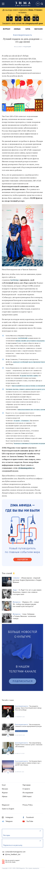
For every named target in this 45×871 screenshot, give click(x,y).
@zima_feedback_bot (12, 854)
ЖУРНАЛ (6, 29)
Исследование (28, 793)
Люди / (15, 590)
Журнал (5, 793)
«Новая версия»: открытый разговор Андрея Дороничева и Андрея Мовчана (27, 580)
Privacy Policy (28, 805)
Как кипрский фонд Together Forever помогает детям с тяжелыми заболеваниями (28, 744)
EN (38, 3)
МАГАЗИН (38, 29)
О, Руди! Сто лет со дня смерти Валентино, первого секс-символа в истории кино (27, 592)
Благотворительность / (22, 706)
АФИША (17, 29)
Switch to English (8, 809)
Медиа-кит (5, 805)
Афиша (4, 796)
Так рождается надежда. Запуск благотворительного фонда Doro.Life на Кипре (28, 708)
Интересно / (17, 602)
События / (16, 578)
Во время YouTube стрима (29, 375)
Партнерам (26, 785)
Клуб (4, 785)
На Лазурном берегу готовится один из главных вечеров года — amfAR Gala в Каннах (28, 763)
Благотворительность (22, 35)
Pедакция (27, 46)
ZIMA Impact (27, 796)
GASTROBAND (23, 338)
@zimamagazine (25, 468)
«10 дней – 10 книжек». (21, 420)
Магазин (5, 789)
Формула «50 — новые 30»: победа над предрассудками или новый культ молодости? (26, 604)
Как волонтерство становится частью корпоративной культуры (28, 725)
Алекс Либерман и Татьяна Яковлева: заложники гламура (24, 616)
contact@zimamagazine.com (15, 852)
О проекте (26, 789)
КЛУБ (28, 29)
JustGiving (14, 280)
